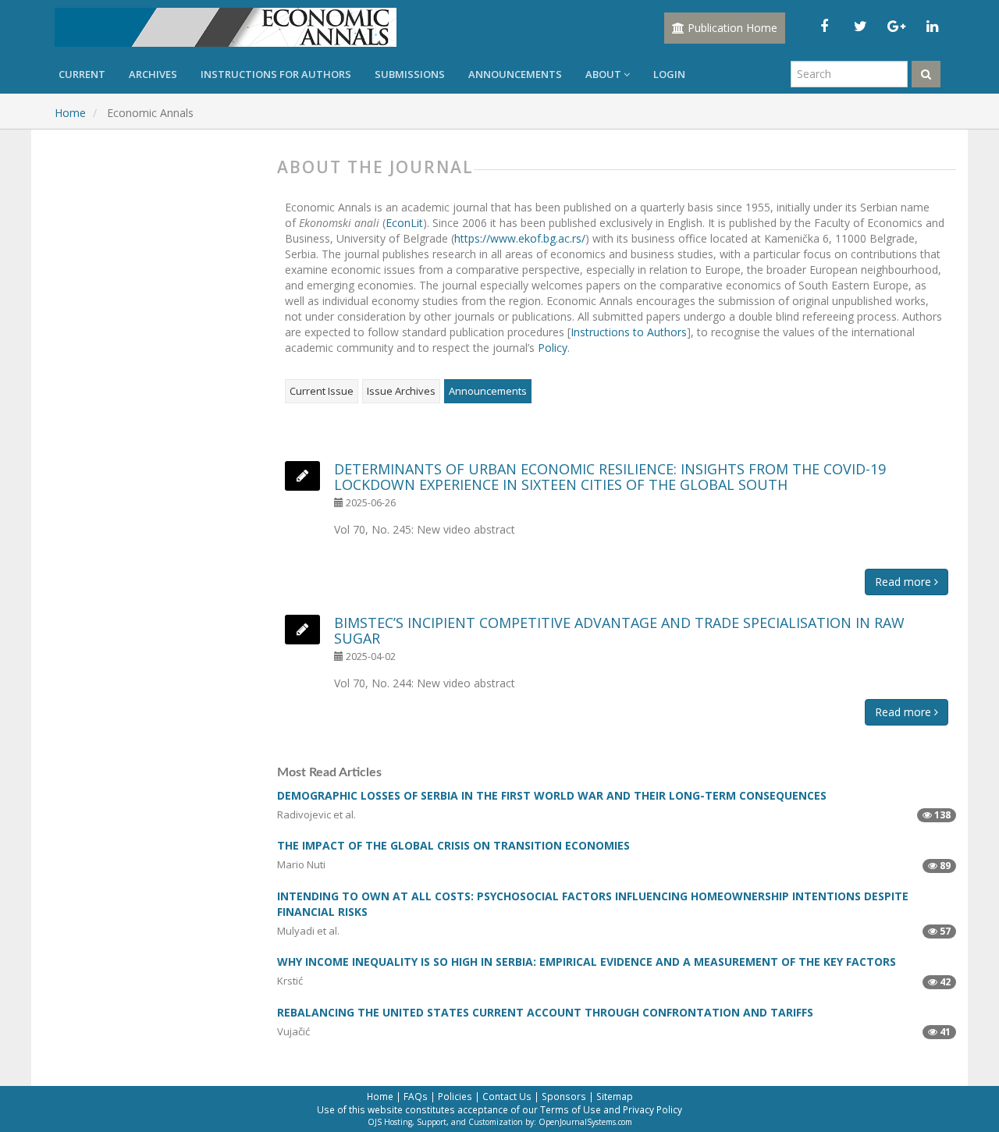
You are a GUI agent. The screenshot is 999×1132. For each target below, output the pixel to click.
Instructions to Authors (629, 332)
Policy (552, 347)
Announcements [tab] (488, 391)
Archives (153, 74)
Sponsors (564, 1096)
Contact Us (506, 1096)
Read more (904, 581)
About (604, 74)
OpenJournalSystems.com (585, 1121)
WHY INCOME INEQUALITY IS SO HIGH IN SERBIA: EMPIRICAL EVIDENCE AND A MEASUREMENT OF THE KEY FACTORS (586, 961)
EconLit (404, 222)
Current (82, 74)
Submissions (410, 74)
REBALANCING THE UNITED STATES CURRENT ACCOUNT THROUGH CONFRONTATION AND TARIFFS (545, 1012)
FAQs (416, 1096)
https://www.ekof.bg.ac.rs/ (519, 238)
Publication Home (730, 27)
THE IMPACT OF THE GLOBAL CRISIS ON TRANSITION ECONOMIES (453, 845)
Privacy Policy (652, 1109)
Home (70, 112)
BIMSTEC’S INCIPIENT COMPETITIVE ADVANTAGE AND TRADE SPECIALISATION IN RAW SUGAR (619, 630)
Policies (455, 1096)
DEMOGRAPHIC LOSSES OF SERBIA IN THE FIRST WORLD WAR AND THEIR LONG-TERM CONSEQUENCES (552, 795)
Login (669, 74)
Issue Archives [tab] (401, 391)
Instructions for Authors (276, 74)
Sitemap (614, 1096)
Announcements (515, 74)
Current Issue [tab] (322, 391)
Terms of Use (570, 1109)
